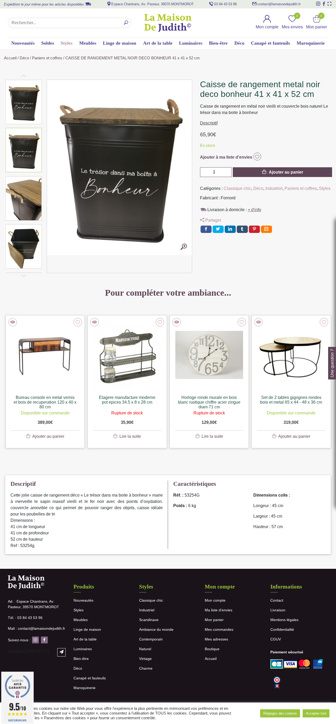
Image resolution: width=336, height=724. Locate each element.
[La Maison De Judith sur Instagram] (318, 4)
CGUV (275, 639)
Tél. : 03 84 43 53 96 (25, 618)
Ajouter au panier (286, 172)
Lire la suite (130, 436)
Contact (276, 600)
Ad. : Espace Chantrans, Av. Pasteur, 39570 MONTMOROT (33, 604)
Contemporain (151, 639)
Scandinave (149, 620)
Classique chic (237, 188)
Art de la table (157, 43)
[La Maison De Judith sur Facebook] (324, 4)
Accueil (10, 58)
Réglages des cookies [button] (280, 713)
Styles (66, 43)
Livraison (277, 610)
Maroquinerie (311, 43)
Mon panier (214, 620)
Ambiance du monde (156, 629)
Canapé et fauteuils (270, 43)
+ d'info (254, 209)
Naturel (145, 649)
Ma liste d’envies (218, 610)
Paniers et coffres (47, 58)
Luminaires (190, 43)
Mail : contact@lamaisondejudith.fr (36, 628)
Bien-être (218, 43)
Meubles (87, 43)
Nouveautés (23, 43)
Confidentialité (282, 629)
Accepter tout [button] (316, 713)
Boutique (212, 649)
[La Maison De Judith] (168, 23)
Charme (146, 668)
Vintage (145, 659)
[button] (24, 102)
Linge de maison (119, 43)
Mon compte (215, 600)
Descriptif (209, 123)
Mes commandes (219, 629)
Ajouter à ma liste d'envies (226, 157)
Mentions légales (284, 620)
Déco (239, 43)
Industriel (273, 188)
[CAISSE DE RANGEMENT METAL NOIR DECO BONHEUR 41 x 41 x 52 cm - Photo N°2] (184, 247)
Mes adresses (216, 639)
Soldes (47, 43)
